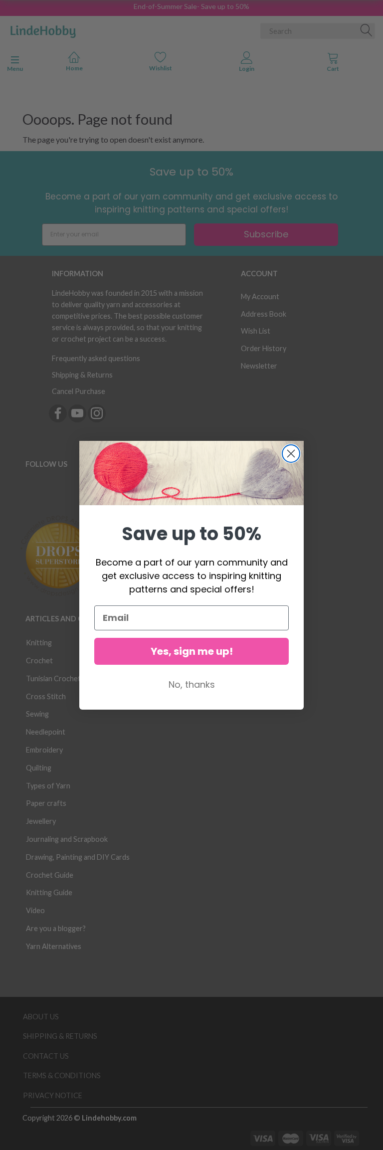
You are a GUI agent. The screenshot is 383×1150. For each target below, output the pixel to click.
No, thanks (192, 684)
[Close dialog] (291, 453)
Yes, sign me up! (192, 651)
